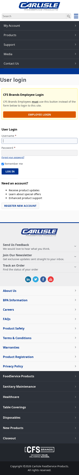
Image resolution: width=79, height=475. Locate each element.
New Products (13, 428)
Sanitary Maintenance (19, 387)
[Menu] (76, 16)
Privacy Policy (13, 366)
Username (8, 136)
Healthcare (11, 397)
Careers (8, 310)
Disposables (11, 418)
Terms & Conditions (17, 338)
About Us (9, 291)
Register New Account (20, 206)
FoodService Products (18, 376)
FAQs (6, 319)
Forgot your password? (12, 157)
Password (8, 148)
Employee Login (39, 114)
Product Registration (18, 357)
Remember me (14, 163)
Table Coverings (14, 407)
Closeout (9, 438)
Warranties (11, 347)
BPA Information (15, 300)
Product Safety (13, 328)
